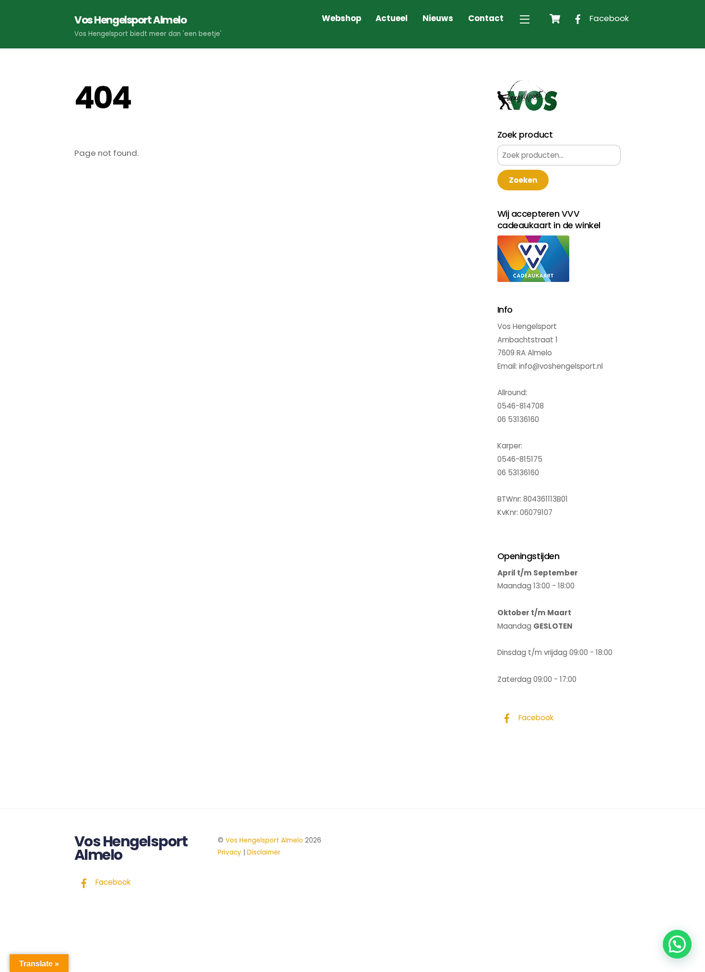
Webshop (341, 18)
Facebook (608, 18)
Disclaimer (264, 852)
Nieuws (438, 18)
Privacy (229, 852)
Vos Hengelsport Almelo (264, 840)
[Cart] (554, 18)
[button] (677, 944)
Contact (486, 18)
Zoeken (523, 180)
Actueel (392, 18)
